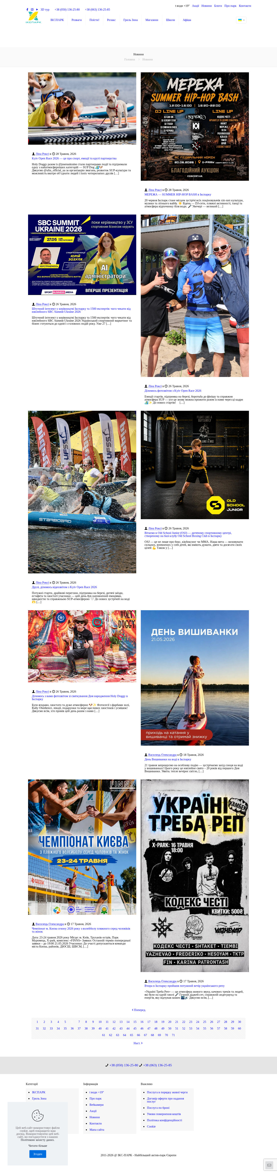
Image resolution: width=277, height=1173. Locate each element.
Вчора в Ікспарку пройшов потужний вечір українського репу (185, 985)
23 (190, 1021)
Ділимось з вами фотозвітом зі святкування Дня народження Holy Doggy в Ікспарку (80, 697)
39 (93, 1028)
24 (197, 1021)
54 (197, 1028)
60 (239, 1028)
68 (152, 1035)
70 (166, 1035)
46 (141, 1028)
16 (141, 1021)
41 (107, 1028)
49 (162, 1028)
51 (176, 1028)
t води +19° (182, 5)
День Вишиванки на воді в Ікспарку (168, 759)
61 (103, 1035)
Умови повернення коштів (164, 1114)
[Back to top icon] (259, 1165)
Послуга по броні (158, 1107)
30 (239, 1021)
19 (162, 1021)
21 (176, 1021)
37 (79, 1028)
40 (100, 1028)
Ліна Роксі (42, 153)
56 (211, 1028)
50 (169, 1028)
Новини (206, 5)
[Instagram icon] (140, 1160)
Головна (129, 59)
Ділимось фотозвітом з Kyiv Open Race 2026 (173, 390)
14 (127, 1021)
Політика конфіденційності (164, 1120)
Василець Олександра (162, 754)
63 (117, 1035)
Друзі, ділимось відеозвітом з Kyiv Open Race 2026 (64, 587)
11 (107, 1021)
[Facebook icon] (132, 1160)
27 (218, 1021)
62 (110, 1035)
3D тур (45, 9)
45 (134, 1028)
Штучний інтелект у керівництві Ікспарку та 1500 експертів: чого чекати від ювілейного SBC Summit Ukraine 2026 (81, 310)
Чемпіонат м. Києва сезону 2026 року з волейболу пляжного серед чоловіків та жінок (81, 930)
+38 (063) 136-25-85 (97, 9)
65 (131, 1035)
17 (148, 1021)
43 (120, 1028)
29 (232, 1021)
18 (155, 1021)
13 (120, 1021)
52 (183, 1028)
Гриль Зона (39, 1098)
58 (225, 1028)
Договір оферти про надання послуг (165, 1100)
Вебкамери (97, 1104)
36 (72, 1028)
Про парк (230, 5)
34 (58, 1028)
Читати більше (37, 1145)
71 (173, 1035)
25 (204, 1021)
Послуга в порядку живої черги (167, 1092)
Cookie (151, 1126)
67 (145, 1035)
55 (204, 1028)
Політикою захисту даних (37, 1139)
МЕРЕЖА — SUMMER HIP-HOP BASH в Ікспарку (178, 194)
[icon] (144, 1160)
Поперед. (140, 1010)
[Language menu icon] (241, 20)
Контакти (245, 5)
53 (190, 1028)
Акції (195, 5)
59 (232, 1028)
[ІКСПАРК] (33, 17)
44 (127, 1028)
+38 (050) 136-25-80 (67, 9)
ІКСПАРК (38, 1092)
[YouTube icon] (136, 1160)
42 (114, 1028)
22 (183, 1021)
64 (124, 1035)
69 (159, 1035)
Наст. (137, 1043)
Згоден (37, 1154)
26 (211, 1021)
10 (100, 1021)
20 (169, 1021)
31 (37, 1028)
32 (44, 1028)
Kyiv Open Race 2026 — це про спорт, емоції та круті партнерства (74, 158)
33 (51, 1028)
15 (134, 1021)
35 (65, 1028)
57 (218, 1028)
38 (86, 1028)
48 (155, 1028)
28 (225, 1021)
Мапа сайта (97, 1129)
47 (148, 1028)
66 (138, 1035)
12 (114, 1021)
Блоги (218, 5)
